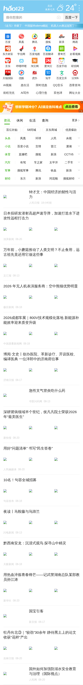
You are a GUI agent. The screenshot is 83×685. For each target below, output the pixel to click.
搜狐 (48, 41)
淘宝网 (35, 66)
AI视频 (7, 85)
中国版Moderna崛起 (36, 25)
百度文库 (61, 78)
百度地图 (34, 54)
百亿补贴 (12, 129)
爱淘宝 (48, 66)
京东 (7, 66)
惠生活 (25, 85)
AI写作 (25, 92)
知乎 (48, 78)
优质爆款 (71, 129)
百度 (7, 41)
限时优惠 (41, 85)
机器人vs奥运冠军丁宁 (64, 25)
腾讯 (34, 41)
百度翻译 (48, 54)
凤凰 (21, 41)
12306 (75, 78)
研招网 (75, 66)
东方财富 (8, 54)
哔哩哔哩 (21, 66)
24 (69, 8)
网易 (75, 41)
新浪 (61, 41)
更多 (75, 120)
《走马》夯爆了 (12, 25)
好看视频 (75, 54)
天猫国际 (8, 78)
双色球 (58, 92)
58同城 (31, 129)
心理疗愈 (41, 92)
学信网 (21, 54)
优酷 (21, 78)
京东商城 (51, 129)
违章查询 (74, 85)
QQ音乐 (58, 85)
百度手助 (61, 66)
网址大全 (74, 92)
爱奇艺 (62, 54)
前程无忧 (9, 92)
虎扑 (34, 78)
